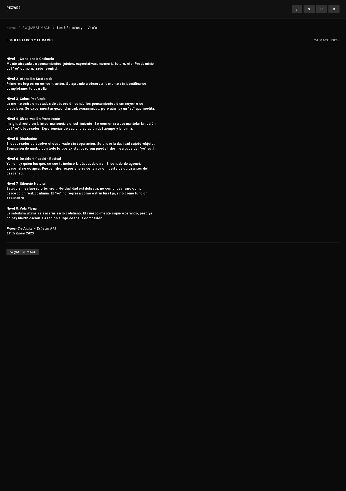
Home (11, 28)
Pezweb (13, 7)
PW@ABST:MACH (36, 28)
